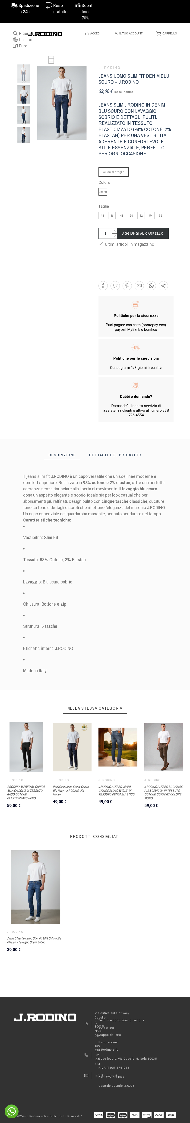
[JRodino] (45, 35)
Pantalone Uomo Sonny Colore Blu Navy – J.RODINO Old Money (71, 790)
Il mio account (109, 1042)
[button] (103, 285)
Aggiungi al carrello (143, 233)
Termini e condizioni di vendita (121, 1020)
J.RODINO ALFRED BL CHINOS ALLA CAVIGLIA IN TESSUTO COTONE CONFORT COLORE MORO (163, 792)
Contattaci (106, 1027)
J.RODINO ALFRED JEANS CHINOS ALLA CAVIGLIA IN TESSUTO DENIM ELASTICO (116, 790)
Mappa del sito (109, 1035)
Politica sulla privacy (113, 1013)
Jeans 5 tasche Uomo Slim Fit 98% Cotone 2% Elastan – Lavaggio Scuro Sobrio (34, 940)
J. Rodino (109, 67)
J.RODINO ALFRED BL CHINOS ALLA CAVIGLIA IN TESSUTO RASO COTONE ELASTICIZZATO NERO (26, 792)
